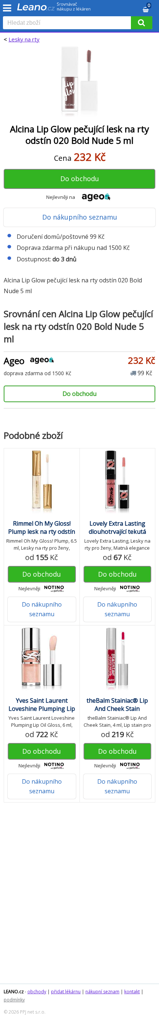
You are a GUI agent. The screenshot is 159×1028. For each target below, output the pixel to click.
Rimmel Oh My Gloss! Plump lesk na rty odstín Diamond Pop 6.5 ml (41, 531)
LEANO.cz (14, 991)
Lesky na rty (24, 39)
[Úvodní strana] (54, 9)
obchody (36, 991)
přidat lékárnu (66, 991)
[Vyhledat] (141, 22)
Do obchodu (79, 178)
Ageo (14, 360)
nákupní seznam (102, 991)
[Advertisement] (79, 896)
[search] (68, 23)
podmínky (14, 1000)
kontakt (132, 991)
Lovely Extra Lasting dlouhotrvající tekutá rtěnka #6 (117, 531)
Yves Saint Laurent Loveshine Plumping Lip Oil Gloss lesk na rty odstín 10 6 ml (42, 712)
